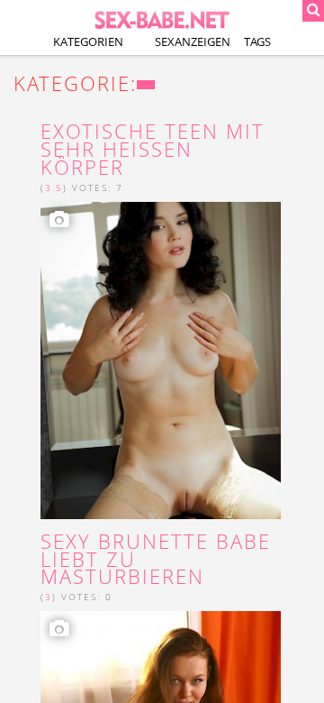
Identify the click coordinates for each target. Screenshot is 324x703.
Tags (257, 41)
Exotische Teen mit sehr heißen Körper (152, 149)
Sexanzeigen (192, 41)
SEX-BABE (162, 18)
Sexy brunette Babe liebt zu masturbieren (155, 559)
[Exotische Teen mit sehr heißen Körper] (160, 360)
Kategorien (88, 41)
